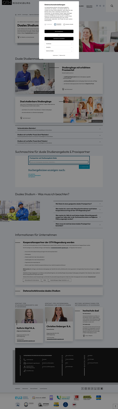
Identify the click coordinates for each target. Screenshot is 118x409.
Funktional (49, 24)
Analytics (58, 24)
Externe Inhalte (69, 24)
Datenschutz (62, 55)
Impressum (55, 55)
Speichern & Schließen (59, 38)
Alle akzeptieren (59, 31)
